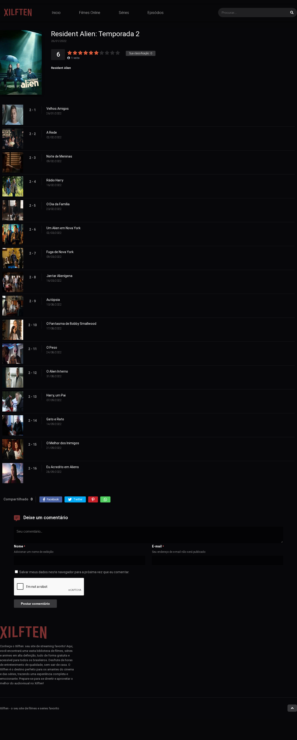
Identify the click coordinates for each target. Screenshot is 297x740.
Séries (124, 12)
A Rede (51, 132)
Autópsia (53, 300)
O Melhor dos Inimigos (62, 443)
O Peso (51, 347)
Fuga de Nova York (60, 252)
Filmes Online (89, 12)
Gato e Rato (55, 419)
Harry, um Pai (56, 395)
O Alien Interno (57, 371)
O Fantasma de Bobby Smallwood (71, 323)
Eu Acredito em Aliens (62, 467)
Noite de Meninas (59, 156)
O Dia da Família (58, 204)
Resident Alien (61, 67)
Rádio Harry (54, 180)
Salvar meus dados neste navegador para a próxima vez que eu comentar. (74, 572)
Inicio (56, 12)
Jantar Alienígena (59, 276)
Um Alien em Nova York (63, 228)
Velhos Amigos (57, 108)
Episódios (156, 12)
